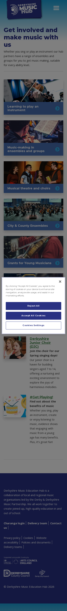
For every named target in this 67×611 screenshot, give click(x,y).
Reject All (33, 305)
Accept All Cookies (33, 315)
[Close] (60, 281)
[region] (33, 305)
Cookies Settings (33, 325)
